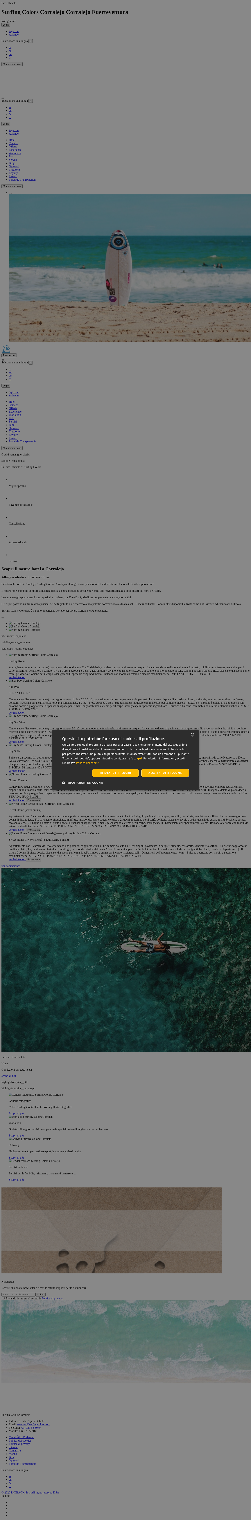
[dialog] (125, 760)
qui (139, 758)
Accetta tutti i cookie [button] (165, 773)
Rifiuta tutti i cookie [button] (115, 773)
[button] (82, 783)
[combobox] (192, 734)
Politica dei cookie (87, 763)
